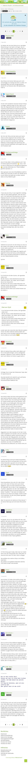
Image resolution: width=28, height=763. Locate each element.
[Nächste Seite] (22, 31)
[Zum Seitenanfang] (25, 760)
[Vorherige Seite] (6, 31)
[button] (26, 2)
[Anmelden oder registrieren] (22, 2)
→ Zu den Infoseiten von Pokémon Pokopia (14, 25)
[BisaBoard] (3, 2)
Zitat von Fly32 (6, 307)
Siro (11, 11)
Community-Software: (14, 757)
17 (20, 31)
